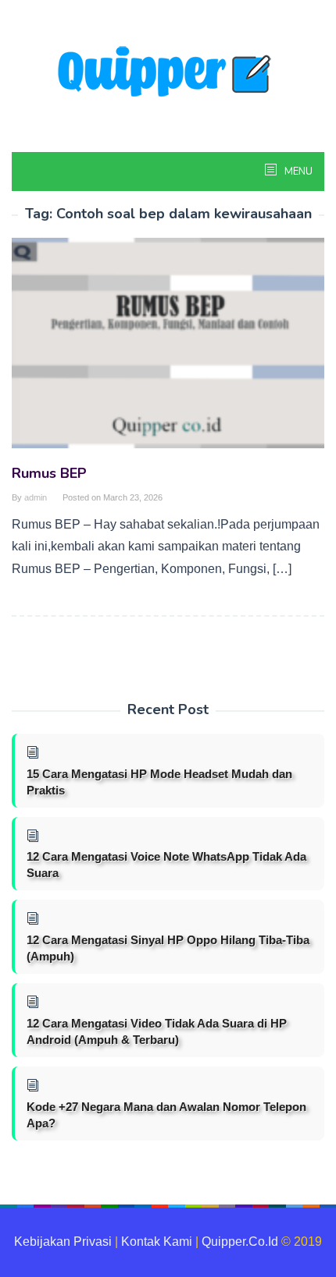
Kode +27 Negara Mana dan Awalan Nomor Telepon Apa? (166, 1115)
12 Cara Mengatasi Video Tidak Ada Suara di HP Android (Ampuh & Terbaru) (157, 1031)
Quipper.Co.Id (240, 1241)
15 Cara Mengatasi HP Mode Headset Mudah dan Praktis (159, 782)
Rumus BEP (49, 473)
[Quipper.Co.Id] (168, 73)
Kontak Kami (156, 1241)
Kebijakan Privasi (63, 1241)
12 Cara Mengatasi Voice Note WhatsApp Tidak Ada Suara (166, 864)
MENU (297, 171)
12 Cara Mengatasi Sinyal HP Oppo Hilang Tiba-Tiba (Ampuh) (168, 948)
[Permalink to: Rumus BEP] (168, 349)
